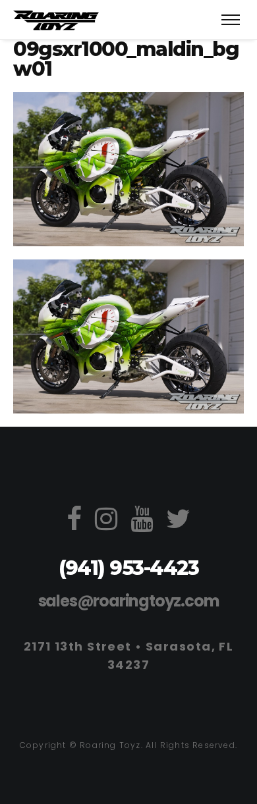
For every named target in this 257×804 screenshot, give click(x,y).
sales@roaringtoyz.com (128, 601)
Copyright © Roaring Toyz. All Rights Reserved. (128, 745)
